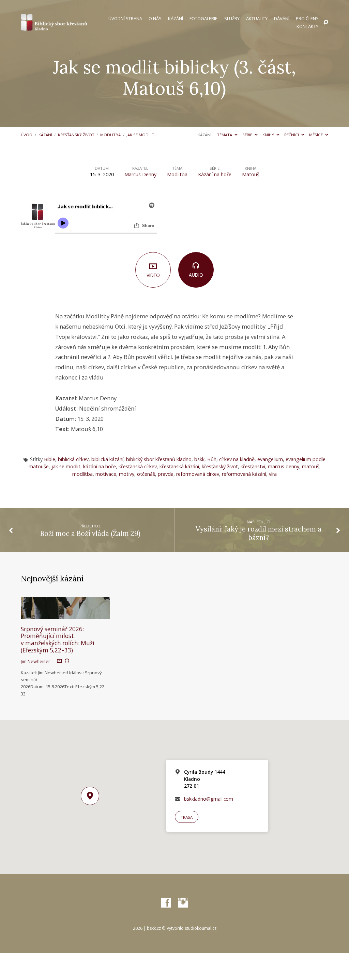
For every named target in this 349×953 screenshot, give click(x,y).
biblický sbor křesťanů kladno (159, 459)
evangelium (270, 459)
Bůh (211, 459)
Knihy (268, 134)
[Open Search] (325, 22)
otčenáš (146, 474)
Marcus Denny (140, 174)
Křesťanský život (76, 134)
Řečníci (292, 134)
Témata (225, 134)
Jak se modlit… (141, 134)
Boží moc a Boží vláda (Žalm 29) (90, 533)
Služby (232, 18)
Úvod (26, 134)
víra (273, 474)
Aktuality (257, 18)
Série (247, 134)
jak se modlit (65, 466)
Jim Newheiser (35, 661)
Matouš (250, 174)
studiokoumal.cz (200, 928)
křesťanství (253, 466)
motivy (126, 474)
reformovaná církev (197, 474)
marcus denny (283, 466)
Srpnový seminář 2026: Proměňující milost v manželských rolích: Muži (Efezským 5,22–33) (57, 639)
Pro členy (307, 18)
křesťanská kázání (179, 466)
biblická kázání (107, 459)
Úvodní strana (125, 18)
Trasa (187, 817)
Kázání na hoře (214, 174)
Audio (196, 275)
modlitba (82, 474)
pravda (165, 474)
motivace (105, 474)
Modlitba (110, 134)
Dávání (281, 18)
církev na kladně (237, 459)
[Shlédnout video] (59, 660)
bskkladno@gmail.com (208, 799)
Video (153, 275)
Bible (49, 459)
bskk (199, 459)
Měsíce (316, 134)
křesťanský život (220, 466)
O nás (155, 18)
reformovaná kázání (244, 474)
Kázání (175, 18)
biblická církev (73, 459)
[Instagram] (183, 903)
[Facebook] (166, 903)
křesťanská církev (138, 466)
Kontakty (307, 26)
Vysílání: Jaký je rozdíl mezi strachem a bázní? (258, 533)
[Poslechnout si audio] (67, 661)
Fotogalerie (203, 18)
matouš (310, 466)
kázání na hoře (99, 466)
